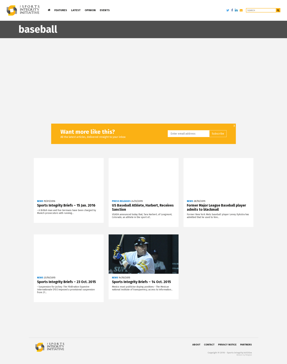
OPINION (90, 10)
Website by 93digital (244, 355)
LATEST (76, 10)
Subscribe (218, 133)
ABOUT (196, 344)
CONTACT (209, 344)
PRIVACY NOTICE (227, 344)
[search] (278, 10)
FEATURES (60, 10)
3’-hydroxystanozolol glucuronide (25, 42)
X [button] (234, 126)
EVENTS (105, 10)
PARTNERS (246, 344)
